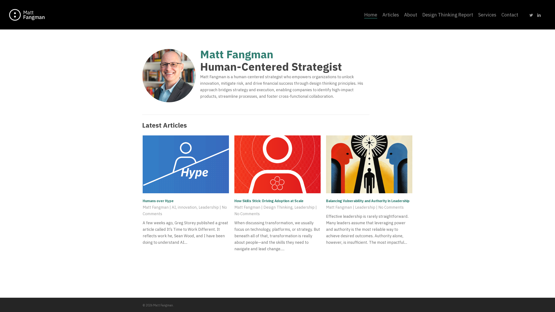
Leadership (209, 207)
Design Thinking (277, 207)
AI (174, 207)
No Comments (247, 213)
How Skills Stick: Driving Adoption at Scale (269, 201)
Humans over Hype (158, 201)
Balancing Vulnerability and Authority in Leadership (368, 201)
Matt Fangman (156, 207)
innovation (187, 207)
